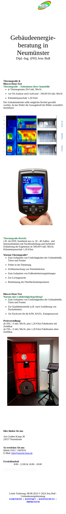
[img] (44, 5)
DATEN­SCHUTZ (47, 499)
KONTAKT (30, 499)
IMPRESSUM (33, 502)
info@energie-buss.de (22, 453)
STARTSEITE (15, 499)
